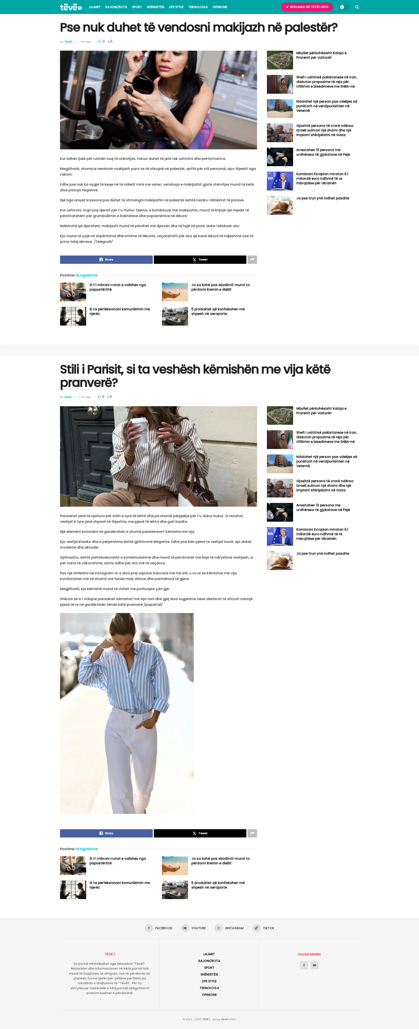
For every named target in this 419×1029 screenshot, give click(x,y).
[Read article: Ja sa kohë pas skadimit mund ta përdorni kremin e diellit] (175, 292)
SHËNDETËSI (155, 7)
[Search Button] (357, 7)
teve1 (68, 397)
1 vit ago (85, 42)
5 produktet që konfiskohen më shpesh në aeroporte (218, 311)
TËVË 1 (206, 1019)
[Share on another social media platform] (252, 260)
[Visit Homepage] (71, 7)
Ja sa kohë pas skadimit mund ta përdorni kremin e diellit (220, 287)
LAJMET (95, 7)
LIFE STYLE (176, 7)
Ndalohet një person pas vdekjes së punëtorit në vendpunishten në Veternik (326, 106)
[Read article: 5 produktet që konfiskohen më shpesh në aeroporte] (175, 316)
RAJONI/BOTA (116, 7)
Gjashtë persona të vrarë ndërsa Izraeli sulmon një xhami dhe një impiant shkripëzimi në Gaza (324, 130)
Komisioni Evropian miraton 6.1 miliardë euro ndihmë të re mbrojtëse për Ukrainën (322, 178)
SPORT (137, 7)
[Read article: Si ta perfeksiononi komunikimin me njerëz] (73, 316)
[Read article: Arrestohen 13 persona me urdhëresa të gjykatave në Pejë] (280, 157)
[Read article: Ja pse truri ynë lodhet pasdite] (280, 205)
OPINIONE (220, 7)
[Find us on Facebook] (304, 965)
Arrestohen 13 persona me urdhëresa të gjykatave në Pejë (323, 152)
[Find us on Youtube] (314, 965)
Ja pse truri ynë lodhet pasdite (322, 198)
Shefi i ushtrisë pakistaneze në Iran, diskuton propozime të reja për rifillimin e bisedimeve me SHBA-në (326, 82)
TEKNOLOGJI (198, 7)
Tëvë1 (68, 42)
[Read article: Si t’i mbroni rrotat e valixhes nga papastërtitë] (73, 292)
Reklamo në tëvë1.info (309, 7)
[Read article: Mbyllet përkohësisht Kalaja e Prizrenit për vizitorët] (280, 60)
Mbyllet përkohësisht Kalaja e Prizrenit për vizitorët (321, 55)
